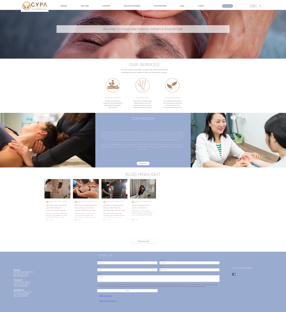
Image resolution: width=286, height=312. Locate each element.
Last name (161, 260)
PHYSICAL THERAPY (113, 98)
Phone (160, 267)
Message (99, 274)
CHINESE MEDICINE (172, 98)
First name (99, 260)
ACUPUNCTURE (142, 98)
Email (98, 267)
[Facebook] (233, 274)
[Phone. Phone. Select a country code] (161, 270)
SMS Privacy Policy (105, 296)
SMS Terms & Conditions (107, 301)
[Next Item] (283, 33)
